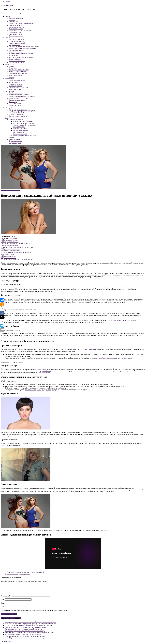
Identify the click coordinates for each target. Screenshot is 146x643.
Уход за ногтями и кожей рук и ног (24, 135)
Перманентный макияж (17, 61)
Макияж (7, 38)
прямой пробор (61, 388)
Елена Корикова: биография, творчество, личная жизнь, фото (25, 636)
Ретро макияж (13, 55)
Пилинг (11, 77)
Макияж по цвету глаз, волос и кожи (21, 57)
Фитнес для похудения (16, 112)
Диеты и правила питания (18, 109)
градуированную (48, 390)
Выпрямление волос (16, 29)
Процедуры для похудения (18, 116)
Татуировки (13, 68)
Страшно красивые (15, 141)
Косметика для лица (15, 86)
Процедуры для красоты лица (19, 87)
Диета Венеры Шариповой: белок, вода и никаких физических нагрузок (29, 632)
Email (3, 603)
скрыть (12, 236)
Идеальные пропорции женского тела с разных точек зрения (25, 627)
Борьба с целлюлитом (16, 93)
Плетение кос (13, 21)
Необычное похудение (16, 114)
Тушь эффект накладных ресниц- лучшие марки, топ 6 (24, 572)
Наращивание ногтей (20, 134)
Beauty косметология (16, 75)
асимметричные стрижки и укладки (83, 349)
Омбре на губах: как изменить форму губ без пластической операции (28, 625)
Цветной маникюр (19, 132)
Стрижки (12, 20)
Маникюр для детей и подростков (24, 125)
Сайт (2, 607)
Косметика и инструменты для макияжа (22, 48)
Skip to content (5, 1)
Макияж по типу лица (16, 39)
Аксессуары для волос (16, 27)
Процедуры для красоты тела (19, 98)
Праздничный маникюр (21, 130)
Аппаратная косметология (18, 71)
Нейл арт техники (19, 127)
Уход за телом (9, 91)
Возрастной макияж (15, 59)
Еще (6, 118)
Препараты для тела (15, 105)
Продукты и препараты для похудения (22, 111)
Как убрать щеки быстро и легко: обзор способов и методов (25, 631)
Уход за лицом (9, 78)
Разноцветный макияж (16, 41)
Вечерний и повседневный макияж (21, 54)
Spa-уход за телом (15, 103)
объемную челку (30, 390)
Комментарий (6, 596)
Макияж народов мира (16, 62)
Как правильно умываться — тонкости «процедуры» (23, 634)
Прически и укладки (16, 18)
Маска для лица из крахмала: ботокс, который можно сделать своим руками (30, 622)
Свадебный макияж (15, 52)
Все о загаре (13, 102)
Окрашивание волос (16, 32)
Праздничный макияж (16, 50)
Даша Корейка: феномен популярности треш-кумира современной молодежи (31, 623)
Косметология (9, 64)
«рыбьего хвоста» (127, 358)
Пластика (12, 137)
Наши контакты (6, 641)
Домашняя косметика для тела (19, 95)
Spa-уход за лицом (15, 89)
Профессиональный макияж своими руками (24, 46)
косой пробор (47, 371)
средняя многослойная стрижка (124, 320)
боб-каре (100, 434)
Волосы (7, 16)
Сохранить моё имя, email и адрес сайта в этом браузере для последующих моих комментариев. (35, 610)
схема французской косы (98, 358)
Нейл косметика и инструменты (23, 123)
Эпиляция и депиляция (17, 100)
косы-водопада (112, 358)
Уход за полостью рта (16, 84)
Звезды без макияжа (15, 139)
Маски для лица (14, 82)
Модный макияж (14, 45)
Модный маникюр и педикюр (23, 121)
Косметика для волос (16, 36)
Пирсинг (12, 66)
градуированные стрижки (42, 369)
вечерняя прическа (44, 372)
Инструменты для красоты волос (20, 30)
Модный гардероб (15, 143)
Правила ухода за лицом (17, 80)
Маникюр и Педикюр (16, 119)
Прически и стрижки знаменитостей (21, 23)
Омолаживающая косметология (19, 73)
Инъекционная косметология (19, 70)
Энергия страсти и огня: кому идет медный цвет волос (23, 629)
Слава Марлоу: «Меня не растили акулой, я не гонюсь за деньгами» (28, 638)
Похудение (8, 107)
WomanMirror (7, 5)
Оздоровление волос (16, 25)
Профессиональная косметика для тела (22, 96)
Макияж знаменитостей (17, 43)
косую (39, 390)
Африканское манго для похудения (17, 574)
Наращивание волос (15, 34)
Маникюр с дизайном (20, 128)
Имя (3, 599)
